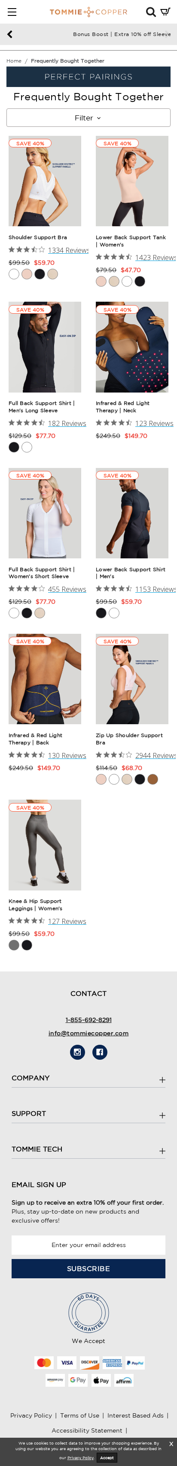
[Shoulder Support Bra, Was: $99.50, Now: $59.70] (45, 181)
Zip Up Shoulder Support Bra (129, 738)
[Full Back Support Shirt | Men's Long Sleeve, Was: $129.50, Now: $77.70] (45, 347)
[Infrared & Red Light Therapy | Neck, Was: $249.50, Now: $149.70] (132, 347)
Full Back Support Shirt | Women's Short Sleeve (42, 573)
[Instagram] (77, 1052)
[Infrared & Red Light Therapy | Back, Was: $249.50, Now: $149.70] (45, 679)
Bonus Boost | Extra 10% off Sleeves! (88, 34)
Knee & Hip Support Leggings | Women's (36, 904)
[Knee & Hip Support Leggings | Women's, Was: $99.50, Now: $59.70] (45, 845)
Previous (9, 34)
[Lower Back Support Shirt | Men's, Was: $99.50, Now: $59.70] (132, 513)
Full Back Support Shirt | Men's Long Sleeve (42, 406)
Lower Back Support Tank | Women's (131, 240)
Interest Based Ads (135, 1415)
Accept (107, 1457)
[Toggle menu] (12, 12)
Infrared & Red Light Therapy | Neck (123, 406)
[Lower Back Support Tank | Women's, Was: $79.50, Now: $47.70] (132, 181)
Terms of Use (79, 1415)
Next (168, 34)
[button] (151, 11)
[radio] (14, 274)
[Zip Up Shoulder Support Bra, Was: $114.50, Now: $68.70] (132, 679)
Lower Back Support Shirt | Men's (130, 573)
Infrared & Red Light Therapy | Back (35, 738)
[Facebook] (99, 1052)
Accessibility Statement (87, 1430)
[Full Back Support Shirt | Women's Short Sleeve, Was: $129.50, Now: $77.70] (45, 513)
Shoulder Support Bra (38, 237)
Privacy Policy (31, 1415)
